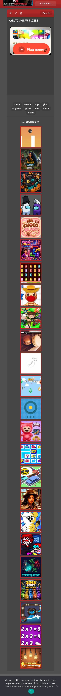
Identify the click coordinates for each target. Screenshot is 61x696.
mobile (46, 108)
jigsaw (28, 108)
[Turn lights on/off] (16, 13)
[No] (57, 686)
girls (45, 104)
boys (37, 104)
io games (16, 108)
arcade (27, 104)
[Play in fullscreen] (21, 13)
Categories (45, 3)
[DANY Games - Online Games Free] (18, 5)
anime (17, 104)
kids (37, 108)
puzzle (31, 112)
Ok (31, 691)
